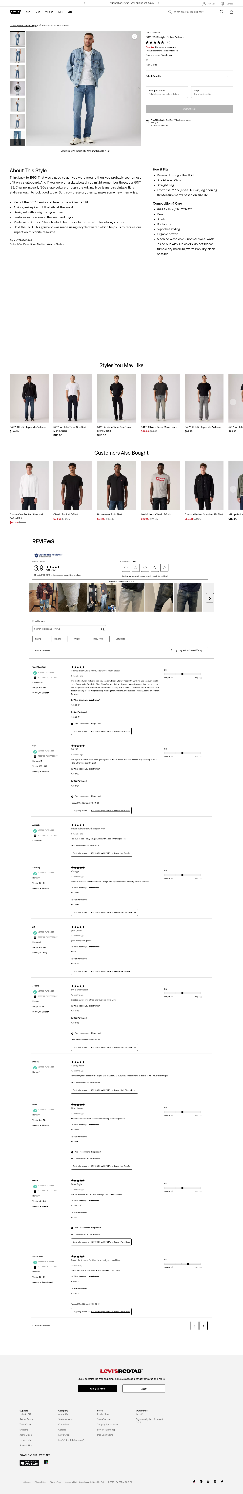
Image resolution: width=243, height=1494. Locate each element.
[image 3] (80, 143)
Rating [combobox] (38, 639)
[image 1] (73, 143)
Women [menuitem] (49, 12)
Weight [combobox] (77, 639)
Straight (33, 25)
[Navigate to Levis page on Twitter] (222, 1482)
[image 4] (83, 143)
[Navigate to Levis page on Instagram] (208, 1482)
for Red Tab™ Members (162, 51)
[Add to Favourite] (134, 36)
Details (151, 3)
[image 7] (94, 143)
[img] (121, 1371)
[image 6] (90, 143)
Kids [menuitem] (60, 12)
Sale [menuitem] (70, 12)
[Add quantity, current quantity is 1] (227, 76)
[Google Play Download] (55, 1463)
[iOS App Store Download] (29, 1463)
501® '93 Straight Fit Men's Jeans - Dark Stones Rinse (113, 912)
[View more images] (17, 142)
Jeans (26, 25)
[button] (151, 64)
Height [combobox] (57, 639)
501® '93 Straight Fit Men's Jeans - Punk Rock (110, 731)
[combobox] (190, 650)
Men (20, 25)
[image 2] (76, 143)
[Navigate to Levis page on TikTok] (194, 1482)
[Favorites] (221, 12)
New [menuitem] (28, 12)
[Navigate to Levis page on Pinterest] (201, 1482)
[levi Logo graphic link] (15, 11)
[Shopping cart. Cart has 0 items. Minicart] (231, 12)
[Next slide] (233, 402)
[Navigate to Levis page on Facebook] (215, 1482)
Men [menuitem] (38, 12)
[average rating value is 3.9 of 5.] (155, 42)
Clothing (14, 25)
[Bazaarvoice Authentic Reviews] (48, 555)
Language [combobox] (120, 639)
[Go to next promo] (159, 3)
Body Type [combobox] (98, 639)
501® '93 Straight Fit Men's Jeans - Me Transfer (110, 853)
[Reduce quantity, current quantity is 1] (214, 76)
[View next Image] (139, 89)
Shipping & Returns (159, 125)
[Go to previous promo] (84, 3)
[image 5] (87, 143)
